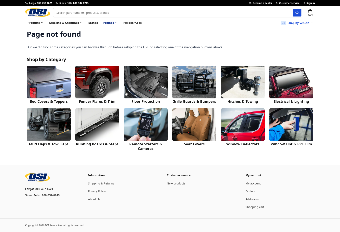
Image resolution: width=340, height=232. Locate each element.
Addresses (252, 199)
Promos (108, 23)
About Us (94, 199)
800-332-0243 (51, 195)
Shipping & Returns (101, 183)
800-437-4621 (44, 189)
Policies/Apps (132, 23)
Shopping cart (255, 207)
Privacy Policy (97, 191)
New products (176, 183)
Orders (250, 191)
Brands (93, 23)
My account (253, 183)
